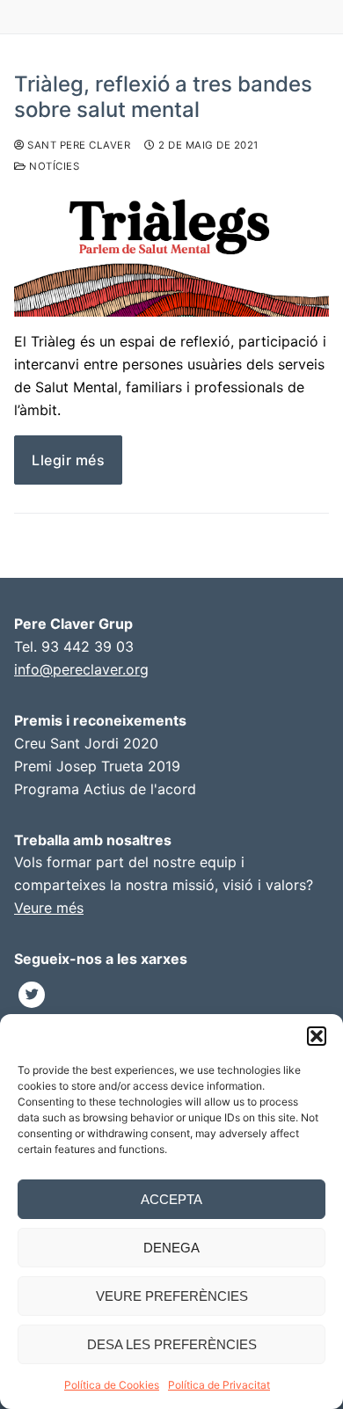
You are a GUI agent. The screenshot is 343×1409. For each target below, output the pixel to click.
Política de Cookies (111, 1384)
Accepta (171, 1199)
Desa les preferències (172, 1344)
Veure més (49, 907)
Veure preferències (172, 1296)
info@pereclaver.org (81, 669)
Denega (171, 1247)
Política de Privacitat (219, 1384)
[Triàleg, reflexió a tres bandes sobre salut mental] (171, 254)
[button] (316, 1036)
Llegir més (68, 460)
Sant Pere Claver (77, 145)
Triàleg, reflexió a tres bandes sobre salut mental (163, 96)
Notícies (52, 166)
